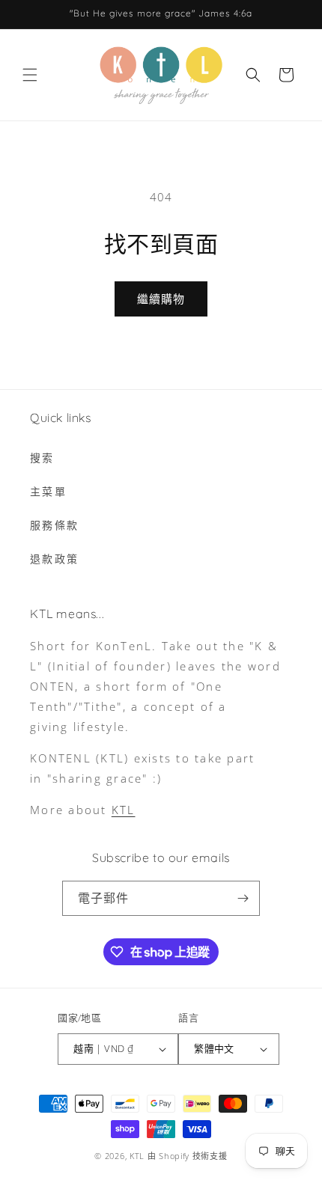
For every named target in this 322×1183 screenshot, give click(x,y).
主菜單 (48, 491)
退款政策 (54, 558)
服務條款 (54, 525)
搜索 (42, 457)
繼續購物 (161, 298)
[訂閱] (242, 898)
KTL (124, 809)
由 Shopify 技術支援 (188, 1155)
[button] (29, 74)
